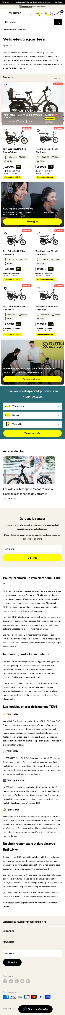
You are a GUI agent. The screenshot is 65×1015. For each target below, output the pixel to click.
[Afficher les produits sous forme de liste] (60, 77)
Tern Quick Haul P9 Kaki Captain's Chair (23, 116)
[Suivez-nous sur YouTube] (22, 981)
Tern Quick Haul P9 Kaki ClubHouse (47, 150)
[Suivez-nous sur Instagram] (11, 981)
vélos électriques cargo (34, 52)
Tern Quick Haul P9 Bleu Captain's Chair (14, 150)
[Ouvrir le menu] (4, 14)
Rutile (5, 29)
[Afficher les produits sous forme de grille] (55, 77)
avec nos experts (34, 7)
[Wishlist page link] (31, 13)
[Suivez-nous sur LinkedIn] (28, 981)
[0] (59, 14)
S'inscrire (32, 557)
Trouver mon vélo (32, 433)
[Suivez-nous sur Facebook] (5, 981)
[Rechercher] (58, 22)
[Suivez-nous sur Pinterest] (17, 981)
